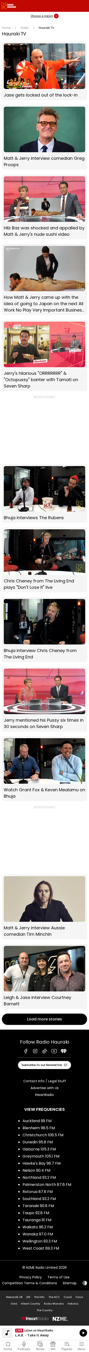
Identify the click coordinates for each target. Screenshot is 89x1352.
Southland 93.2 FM (39, 1198)
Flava (79, 1297)
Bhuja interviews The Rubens (44, 493)
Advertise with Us (45, 1088)
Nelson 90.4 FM (36, 1170)
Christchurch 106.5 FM (43, 1135)
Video (24, 28)
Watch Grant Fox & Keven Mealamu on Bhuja (44, 768)
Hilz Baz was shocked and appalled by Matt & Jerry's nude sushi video (44, 206)
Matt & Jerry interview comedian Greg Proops (44, 137)
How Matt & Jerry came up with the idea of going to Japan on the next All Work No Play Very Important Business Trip (44, 279)
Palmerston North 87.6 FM (47, 1184)
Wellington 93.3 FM (40, 1241)
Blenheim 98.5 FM (39, 1128)
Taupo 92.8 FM (36, 1213)
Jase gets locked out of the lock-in (44, 71)
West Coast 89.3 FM (41, 1248)
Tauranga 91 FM (37, 1220)
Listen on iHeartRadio (44, 1333)
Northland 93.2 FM (39, 1177)
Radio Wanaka (54, 1304)
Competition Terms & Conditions (29, 1283)
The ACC (54, 1297)
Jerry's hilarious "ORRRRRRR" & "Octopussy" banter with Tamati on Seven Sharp (44, 355)
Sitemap (70, 1283)
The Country (44, 1310)
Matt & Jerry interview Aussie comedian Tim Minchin (44, 906)
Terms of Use (58, 1277)
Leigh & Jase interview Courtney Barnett (44, 976)
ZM (28, 1297)
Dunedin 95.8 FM (38, 1142)
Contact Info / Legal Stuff (44, 1081)
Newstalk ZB (14, 1297)
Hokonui (73, 1304)
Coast (68, 1297)
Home (6, 28)
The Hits (39, 1297)
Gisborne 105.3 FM (39, 1149)
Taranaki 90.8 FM (38, 1206)
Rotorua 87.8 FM (38, 1191)
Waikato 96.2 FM (38, 1227)
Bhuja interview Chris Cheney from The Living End (44, 629)
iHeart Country (30, 1304)
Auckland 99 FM (37, 1121)
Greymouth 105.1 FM (41, 1156)
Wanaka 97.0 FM (38, 1234)
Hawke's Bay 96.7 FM (42, 1163)
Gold (14, 1304)
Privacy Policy (30, 1277)
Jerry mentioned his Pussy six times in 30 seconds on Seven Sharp (44, 699)
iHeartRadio (44, 1094)
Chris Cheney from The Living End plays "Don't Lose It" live (44, 559)
